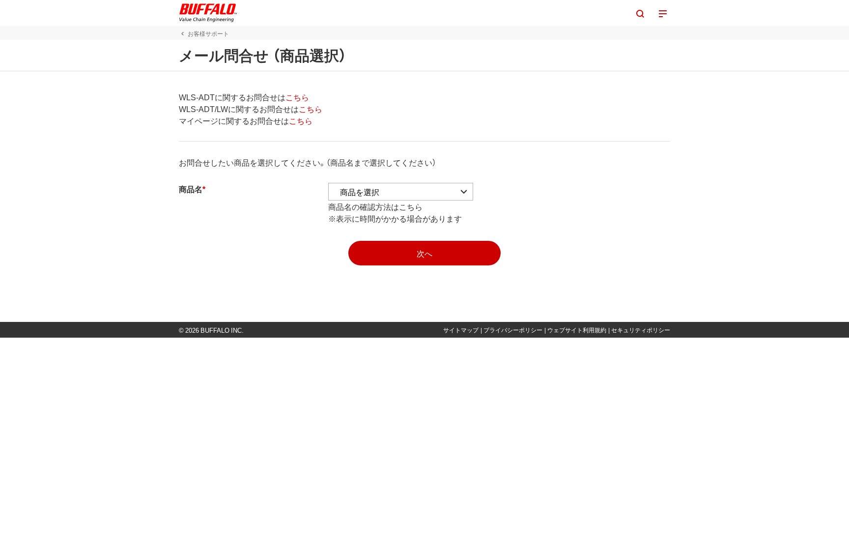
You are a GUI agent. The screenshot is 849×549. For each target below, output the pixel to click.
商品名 (190, 189)
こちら (297, 97)
